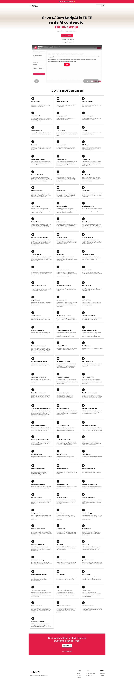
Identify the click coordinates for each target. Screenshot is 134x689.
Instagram (102, 673)
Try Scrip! (66, 646)
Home (78, 673)
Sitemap (79, 677)
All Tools (99, 5)
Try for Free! (66, 35)
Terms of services (90, 673)
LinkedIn (102, 675)
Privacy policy (89, 675)
